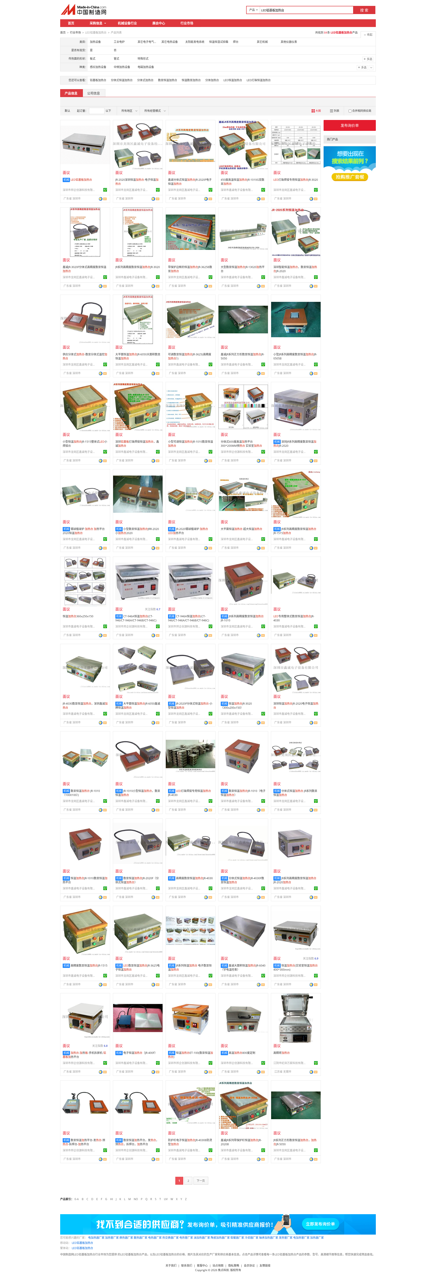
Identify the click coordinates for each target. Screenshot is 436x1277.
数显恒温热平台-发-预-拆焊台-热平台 (84, 1142)
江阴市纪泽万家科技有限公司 (290, 1063)
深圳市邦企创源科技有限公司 (80, 190)
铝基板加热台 (98, 80)
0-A (76, 1199)
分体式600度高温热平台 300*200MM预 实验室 (241, 444)
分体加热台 (212, 80)
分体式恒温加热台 (122, 80)
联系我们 (186, 1265)
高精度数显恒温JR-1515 (89, 965)
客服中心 (202, 1265)
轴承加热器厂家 (268, 1238)
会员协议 (249, 1265)
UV (166, 1199)
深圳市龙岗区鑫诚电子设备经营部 (132, 190)
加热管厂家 (112, 1238)
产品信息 (71, 93)
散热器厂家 (140, 1238)
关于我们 (171, 1265)
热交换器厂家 (170, 1238)
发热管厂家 (285, 1238)
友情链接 (265, 1265)
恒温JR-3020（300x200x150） (236, 706)
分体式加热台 (145, 80)
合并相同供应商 (361, 111)
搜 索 (364, 10)
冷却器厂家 (251, 1238)
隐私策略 (233, 1265)
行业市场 (187, 23)
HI (111, 1199)
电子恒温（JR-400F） (140, 1053)
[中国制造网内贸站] (84, 9)
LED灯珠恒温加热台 (259, 80)
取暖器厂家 (237, 1238)
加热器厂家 (317, 1238)
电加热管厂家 (301, 1238)
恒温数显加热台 (191, 80)
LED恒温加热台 (232, 80)
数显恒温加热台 (167, 80)
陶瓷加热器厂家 (220, 1238)
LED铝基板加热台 (82, 1243)
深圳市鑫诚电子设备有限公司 (238, 190)
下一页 (201, 1181)
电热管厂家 (186, 1238)
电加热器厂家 (96, 1238)
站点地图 (218, 1265)
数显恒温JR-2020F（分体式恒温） (137, 880)
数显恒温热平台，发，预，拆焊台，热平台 (137, 1142)
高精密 (281, 1053)
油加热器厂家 (202, 1238)
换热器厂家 (126, 1238)
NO (136, 1199)
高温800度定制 (242, 1053)
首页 (71, 23)
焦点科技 (223, 1270)
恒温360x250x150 (78, 616)
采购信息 (96, 23)
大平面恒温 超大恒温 (241, 529)
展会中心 (158, 23)
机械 (66, 180)
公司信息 (93, 93)
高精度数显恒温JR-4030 (194, 878)
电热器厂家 (155, 1238)
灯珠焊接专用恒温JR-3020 (295, 180)
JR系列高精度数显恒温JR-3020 (137, 267)
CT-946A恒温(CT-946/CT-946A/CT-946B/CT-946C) (135, 618)
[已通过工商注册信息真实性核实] (105, 190)
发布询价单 (350, 125)
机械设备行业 (127, 23)
